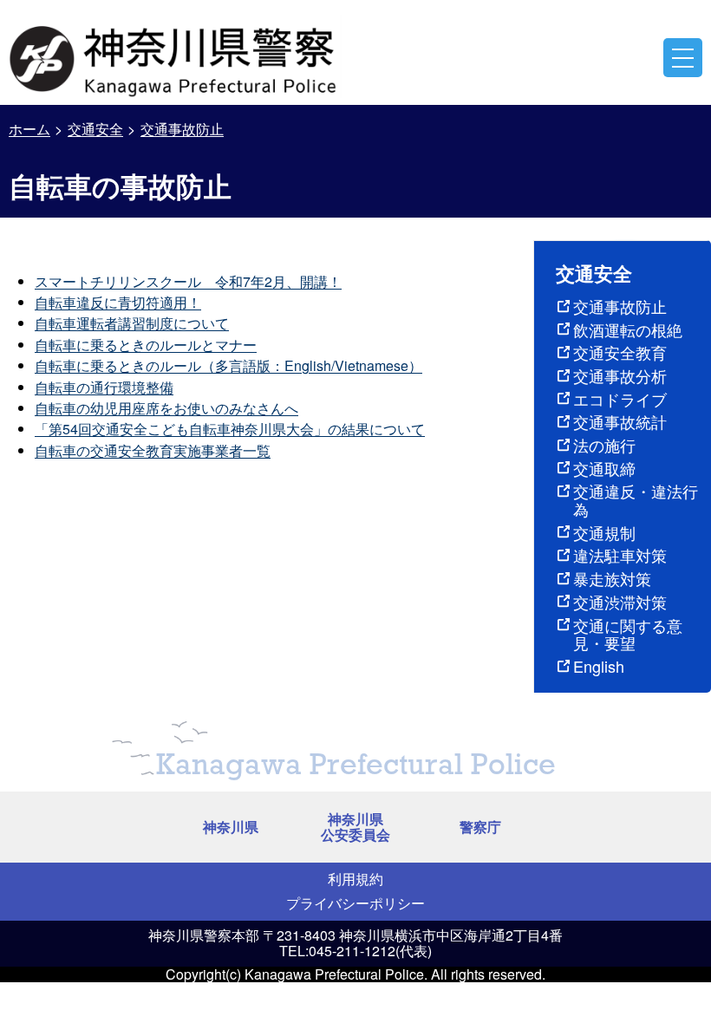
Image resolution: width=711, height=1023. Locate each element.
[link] (175, 56)
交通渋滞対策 (620, 601)
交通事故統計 (620, 421)
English (598, 666)
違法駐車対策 (620, 555)
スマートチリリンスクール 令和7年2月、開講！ (188, 281)
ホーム (29, 129)
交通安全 (95, 129)
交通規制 (604, 532)
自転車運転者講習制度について (132, 323)
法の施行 (604, 444)
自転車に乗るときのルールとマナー (146, 345)
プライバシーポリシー (355, 903)
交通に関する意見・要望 (627, 634)
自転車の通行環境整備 (104, 387)
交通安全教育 (620, 352)
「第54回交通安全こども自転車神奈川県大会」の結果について (230, 429)
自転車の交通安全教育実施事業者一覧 (153, 450)
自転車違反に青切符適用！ (118, 302)
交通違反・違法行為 (635, 499)
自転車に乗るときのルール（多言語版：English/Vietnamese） (228, 365)
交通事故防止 (182, 129)
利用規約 (355, 879)
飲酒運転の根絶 (627, 329)
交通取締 (604, 468)
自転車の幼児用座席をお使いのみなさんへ (166, 408)
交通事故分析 (620, 375)
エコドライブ (620, 399)
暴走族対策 (612, 578)
